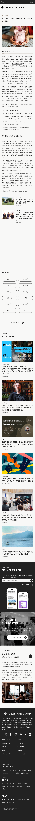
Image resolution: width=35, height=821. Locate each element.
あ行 (8, 279)
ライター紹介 (21, 743)
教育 (19, 784)
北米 (28, 799)
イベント (12, 773)
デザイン (9, 784)
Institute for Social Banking (19, 191)
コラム (9, 770)
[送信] (31, 580)
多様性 (28, 786)
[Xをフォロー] (6, 734)
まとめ (29, 770)
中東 (23, 799)
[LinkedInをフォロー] (30, 734)
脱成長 (3, 789)
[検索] (32, 7)
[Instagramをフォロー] (16, 734)
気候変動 (24, 784)
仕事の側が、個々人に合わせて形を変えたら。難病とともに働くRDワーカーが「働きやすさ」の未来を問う (17, 517)
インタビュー (16, 770)
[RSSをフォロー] (25, 734)
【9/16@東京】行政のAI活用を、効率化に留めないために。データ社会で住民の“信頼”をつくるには (17, 481)
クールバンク (25, 150)
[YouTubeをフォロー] (20, 734)
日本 (8, 799)
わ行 (24, 304)
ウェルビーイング (20, 786)
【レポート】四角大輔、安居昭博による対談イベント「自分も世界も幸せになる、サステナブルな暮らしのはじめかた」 (24, 216)
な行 (8, 291)
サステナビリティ (17, 63)
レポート (24, 770)
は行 (24, 291)
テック (14, 784)
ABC (8, 310)
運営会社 (20, 739)
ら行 (8, 304)
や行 (24, 298)
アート (3, 784)
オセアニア (16, 802)
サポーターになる (16, 637)
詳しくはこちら (26, 585)
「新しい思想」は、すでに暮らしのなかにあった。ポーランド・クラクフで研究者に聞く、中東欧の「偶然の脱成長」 (17, 408)
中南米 (3, 802)
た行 (24, 285)
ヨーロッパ (13, 799)
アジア (3, 799)
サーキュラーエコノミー (8, 786)
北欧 (19, 799)
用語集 (3, 750)
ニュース (4, 770)
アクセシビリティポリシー (24, 754)
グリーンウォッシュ (24, 96)
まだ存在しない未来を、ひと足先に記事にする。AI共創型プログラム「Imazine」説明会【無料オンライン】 (17, 444)
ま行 (8, 298)
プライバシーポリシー (7, 754)
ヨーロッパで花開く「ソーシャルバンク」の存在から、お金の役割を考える (24, 201)
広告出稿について (6, 743)
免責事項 (20, 750)
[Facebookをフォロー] (10, 734)
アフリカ (9, 802)
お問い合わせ (5, 746)
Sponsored (5, 773)
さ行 (8, 285)
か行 (24, 279)
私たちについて (6, 739)
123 (24, 310)
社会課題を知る (21, 746)
